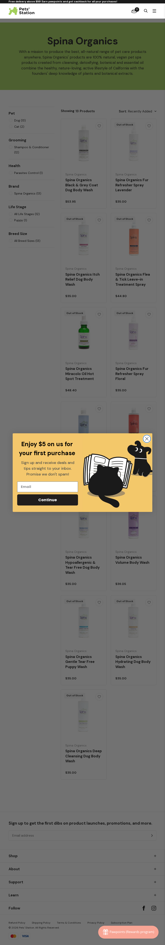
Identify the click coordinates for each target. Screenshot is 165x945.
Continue (47, 499)
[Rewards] (128, 932)
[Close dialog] (147, 439)
